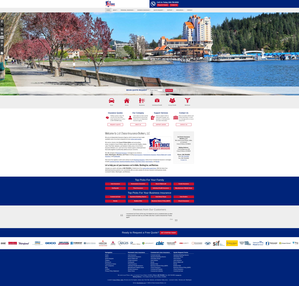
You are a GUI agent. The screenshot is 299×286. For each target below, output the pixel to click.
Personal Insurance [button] (127, 10)
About (106, 256)
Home (108, 10)
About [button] (115, 10)
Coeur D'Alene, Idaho (118, 279)
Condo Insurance (184, 183)
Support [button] (170, 10)
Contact (189, 10)
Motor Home (131, 271)
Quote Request (109, 258)
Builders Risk (138, 201)
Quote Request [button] (158, 10)
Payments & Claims (110, 264)
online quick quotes (136, 139)
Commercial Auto (114, 161)
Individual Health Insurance (161, 188)
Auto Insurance (138, 154)
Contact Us (174, 5)
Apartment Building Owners (127, 161)
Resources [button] (179, 10)
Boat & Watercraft (162, 154)
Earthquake (117, 156)
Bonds (157, 161)
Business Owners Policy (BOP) (161, 201)
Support (107, 260)
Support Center (161, 124)
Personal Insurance (121, 153)
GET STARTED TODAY (168, 232)
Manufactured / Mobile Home (183, 188)
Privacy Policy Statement (112, 271)
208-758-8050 (173, 2)
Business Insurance (139, 159)
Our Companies (109, 265)
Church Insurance (183, 201)
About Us (138, 124)
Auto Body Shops (140, 161)
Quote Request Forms (180, 252)
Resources (108, 262)
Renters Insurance (133, 269)
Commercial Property (156, 269)
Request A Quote (163, 5)
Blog (106, 267)
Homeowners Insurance (149, 154)
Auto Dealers (149, 161)
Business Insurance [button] (143, 10)
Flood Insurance (138, 188)
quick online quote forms (149, 168)
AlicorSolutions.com (141, 283)
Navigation (108, 252)
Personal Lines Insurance (136, 252)
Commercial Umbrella (157, 271)
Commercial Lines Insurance (160, 252)
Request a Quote (115, 124)
